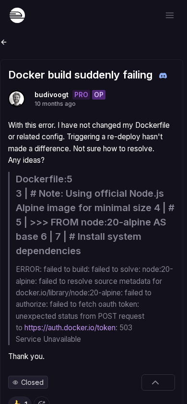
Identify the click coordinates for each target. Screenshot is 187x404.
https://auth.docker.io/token (70, 327)
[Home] (17, 15)
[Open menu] (169, 15)
